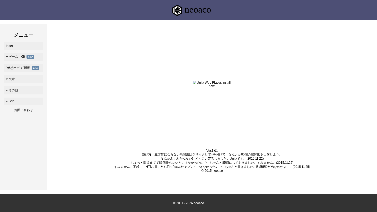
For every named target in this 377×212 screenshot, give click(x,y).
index (10, 46)
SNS (11, 101)
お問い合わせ (23, 110)
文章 (11, 79)
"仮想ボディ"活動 (22, 67)
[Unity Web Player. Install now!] (212, 86)
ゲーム (20, 56)
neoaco (196, 9)
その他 (13, 90)
